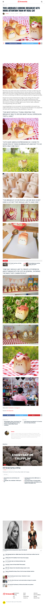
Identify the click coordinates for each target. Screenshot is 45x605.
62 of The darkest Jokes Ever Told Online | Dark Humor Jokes (15, 561)
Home (4, 4)
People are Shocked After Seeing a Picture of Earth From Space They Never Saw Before (19, 571)
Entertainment (16, 593)
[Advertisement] (22, 54)
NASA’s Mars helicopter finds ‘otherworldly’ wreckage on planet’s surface (17, 567)
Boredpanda (10, 410)
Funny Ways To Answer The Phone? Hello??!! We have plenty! (15, 564)
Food (6, 4)
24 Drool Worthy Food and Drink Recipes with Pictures (34, 264)
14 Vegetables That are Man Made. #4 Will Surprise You (12, 481)
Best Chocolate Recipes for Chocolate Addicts (33, 480)
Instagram (17, 408)
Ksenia (7, 13)
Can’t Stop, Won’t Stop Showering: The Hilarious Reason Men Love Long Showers (20, 584)
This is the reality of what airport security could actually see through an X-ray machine (22, 580)
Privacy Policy (26, 596)
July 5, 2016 (12, 13)
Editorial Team (36, 597)
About (24, 593)
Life (14, 596)
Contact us (25, 597)
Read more (6, 474)
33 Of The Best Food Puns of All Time (14, 263)
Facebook (10, 408)
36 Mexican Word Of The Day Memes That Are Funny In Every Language (16, 557)
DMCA (24, 594)
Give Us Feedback (37, 594)
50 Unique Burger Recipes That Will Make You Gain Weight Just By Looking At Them (33, 482)
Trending (15, 594)
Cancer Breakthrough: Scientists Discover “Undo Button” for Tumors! (19, 576)
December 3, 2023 (11, 264)
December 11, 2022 (32, 265)
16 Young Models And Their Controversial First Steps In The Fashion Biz (15, 549)
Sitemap (35, 596)
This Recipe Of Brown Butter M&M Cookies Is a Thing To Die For (33, 478)
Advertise (35, 593)
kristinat (5, 469)
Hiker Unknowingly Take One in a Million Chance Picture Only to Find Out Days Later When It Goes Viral (22, 554)
